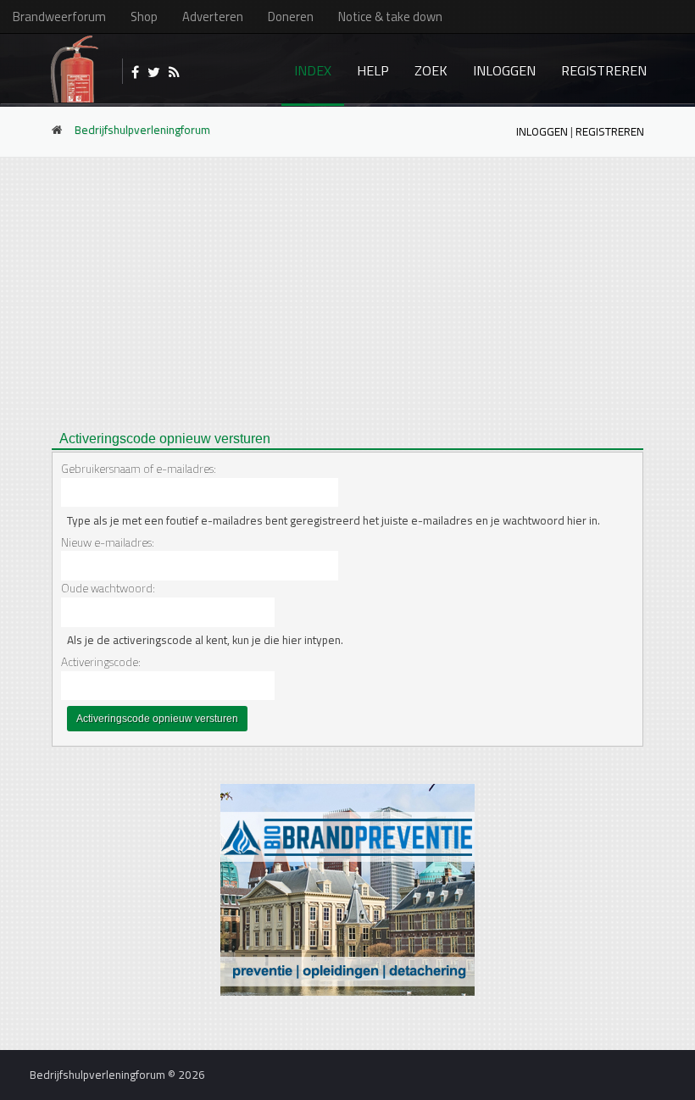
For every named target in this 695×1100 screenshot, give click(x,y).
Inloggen (504, 70)
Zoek (431, 70)
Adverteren (212, 16)
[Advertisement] (347, 289)
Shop (144, 16)
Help (373, 70)
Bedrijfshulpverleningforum (142, 129)
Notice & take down (390, 16)
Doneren (291, 16)
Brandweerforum (59, 16)
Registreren (604, 70)
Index (312, 70)
